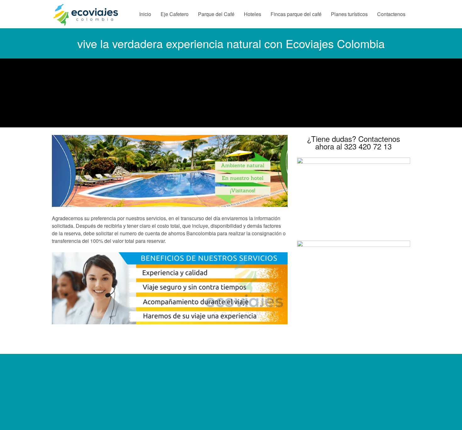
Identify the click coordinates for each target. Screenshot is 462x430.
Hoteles (252, 14)
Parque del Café (216, 14)
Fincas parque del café (296, 14)
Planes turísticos (349, 14)
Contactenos (391, 14)
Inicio (145, 14)
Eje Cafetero (175, 14)
